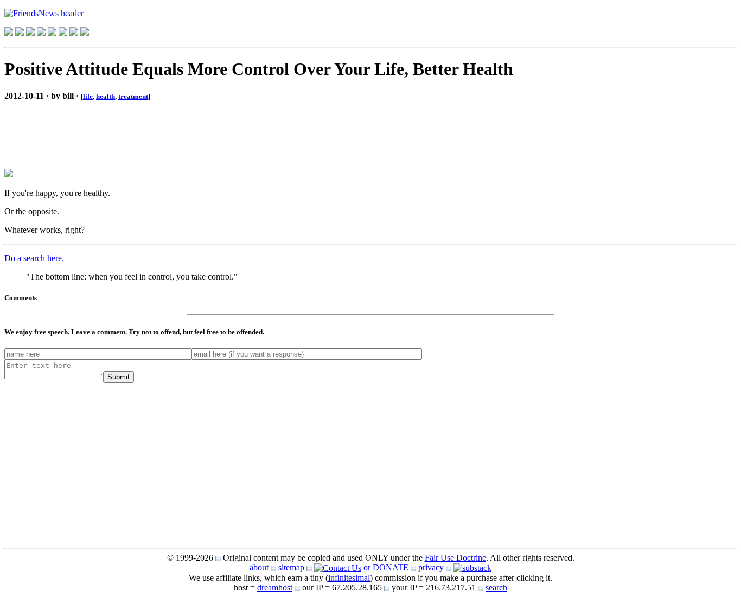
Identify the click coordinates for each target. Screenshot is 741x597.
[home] (8, 32)
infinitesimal (349, 577)
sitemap (291, 567)
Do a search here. (34, 258)
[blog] (19, 32)
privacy (431, 567)
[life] (63, 32)
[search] (73, 32)
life (88, 96)
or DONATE (384, 567)
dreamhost (274, 587)
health (105, 96)
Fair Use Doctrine (455, 557)
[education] (41, 32)
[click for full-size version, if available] (8, 174)
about (259, 567)
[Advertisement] (91, 125)
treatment (133, 96)
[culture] (30, 32)
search (496, 587)
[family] (52, 32)
